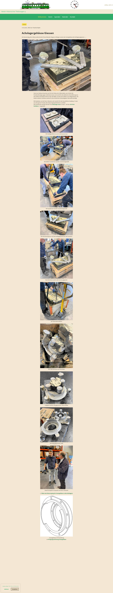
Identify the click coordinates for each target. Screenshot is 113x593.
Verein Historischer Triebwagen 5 (13, 11)
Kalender (65, 17)
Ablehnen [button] (6, 589)
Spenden (57, 17)
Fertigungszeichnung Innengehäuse (57, 539)
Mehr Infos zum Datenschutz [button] (14, 586)
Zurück (24, 24)
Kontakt (72, 17)
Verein (50, 17)
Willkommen (42, 17)
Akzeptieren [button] (15, 589)
